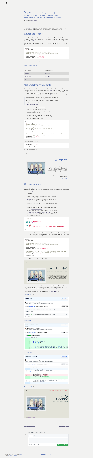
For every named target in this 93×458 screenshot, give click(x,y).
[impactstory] (47, 454)
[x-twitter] (45, 454)
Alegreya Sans (47, 76)
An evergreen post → (64, 426)
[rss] (50, 454)
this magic (53, 291)
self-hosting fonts (31, 191)
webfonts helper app (45, 212)
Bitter (26, 79)
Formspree (15, 455)
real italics (32, 40)
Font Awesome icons (54, 288)
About (52, 3)
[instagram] (44, 454)
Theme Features (34, 20)
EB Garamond (28, 76)
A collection (76, 3)
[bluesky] (42, 454)
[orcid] (48, 454)
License (75, 454)
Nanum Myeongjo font (33, 212)
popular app (29, 199)
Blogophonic (10, 455)
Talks (68, 3)
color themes (31, 28)
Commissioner (47, 73)
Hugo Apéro (21, 454)
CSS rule (36, 209)
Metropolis (47, 79)
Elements (84, 3)
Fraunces (27, 73)
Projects (62, 3)
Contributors (84, 454)
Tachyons (51, 90)
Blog (56, 3)
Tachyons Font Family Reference (49, 94)
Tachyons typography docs (33, 104)
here (49, 116)
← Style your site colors (29, 426)
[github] (41, 454)
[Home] (18, 3)
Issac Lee (56, 258)
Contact (79, 454)
